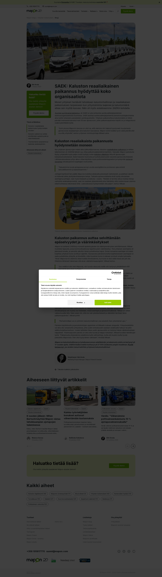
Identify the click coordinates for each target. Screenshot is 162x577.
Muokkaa (80, 302)
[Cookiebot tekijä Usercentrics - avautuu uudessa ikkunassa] (113, 273)
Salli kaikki (107, 302)
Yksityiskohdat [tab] (81, 279)
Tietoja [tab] (109, 279)
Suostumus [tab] (53, 279)
